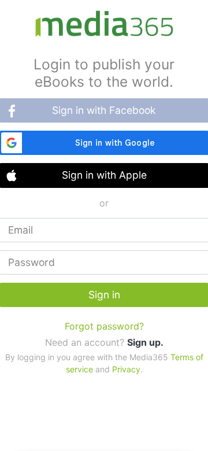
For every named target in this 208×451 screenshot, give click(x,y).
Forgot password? (104, 326)
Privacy (126, 369)
